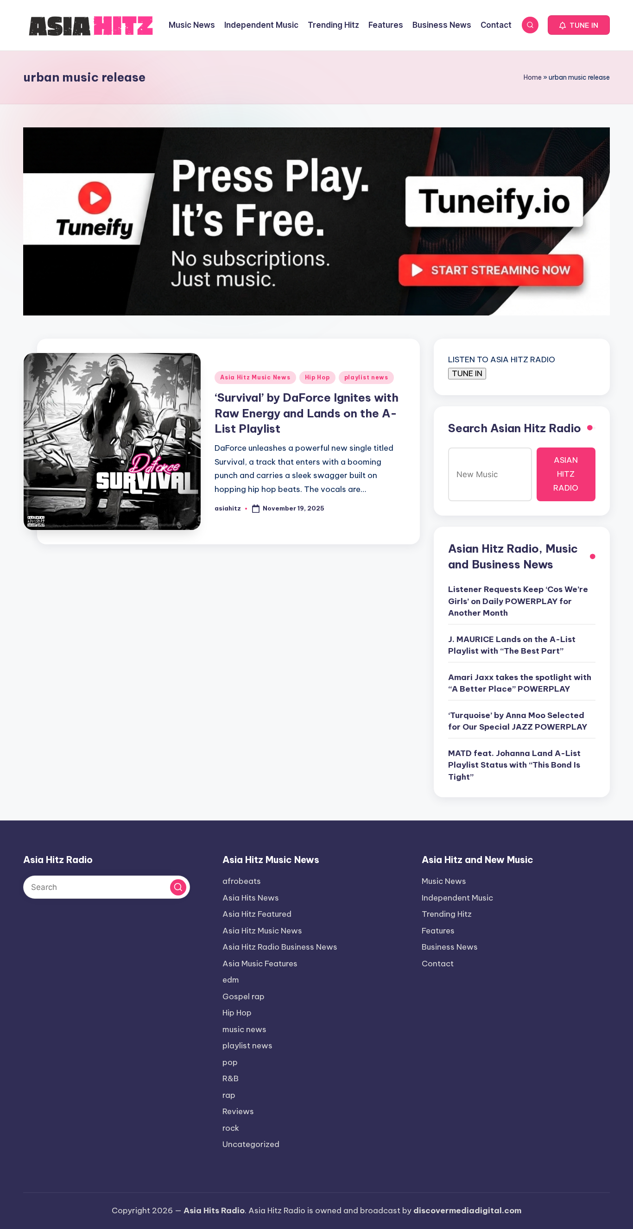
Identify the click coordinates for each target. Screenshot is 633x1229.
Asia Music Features (260, 963)
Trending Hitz (447, 914)
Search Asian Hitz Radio (514, 428)
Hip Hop (317, 377)
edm (230, 980)
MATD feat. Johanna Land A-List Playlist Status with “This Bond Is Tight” (514, 765)
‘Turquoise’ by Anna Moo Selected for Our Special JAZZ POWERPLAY (517, 721)
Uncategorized (250, 1144)
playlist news (366, 377)
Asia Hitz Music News (255, 377)
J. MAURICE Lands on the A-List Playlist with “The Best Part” (512, 645)
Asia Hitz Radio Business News (279, 947)
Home (533, 77)
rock (230, 1128)
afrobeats (241, 881)
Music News (444, 881)
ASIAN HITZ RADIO (565, 474)
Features (438, 931)
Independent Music (457, 898)
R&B (230, 1078)
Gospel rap (243, 996)
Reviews (238, 1111)
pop (230, 1062)
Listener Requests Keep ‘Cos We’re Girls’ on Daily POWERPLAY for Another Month (518, 601)
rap (228, 1095)
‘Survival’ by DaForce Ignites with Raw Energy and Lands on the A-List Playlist (307, 413)
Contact (438, 963)
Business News (450, 947)
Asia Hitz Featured (256, 914)
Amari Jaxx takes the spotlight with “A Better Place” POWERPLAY (519, 683)
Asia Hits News (250, 898)
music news (244, 1029)
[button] (579, 25)
